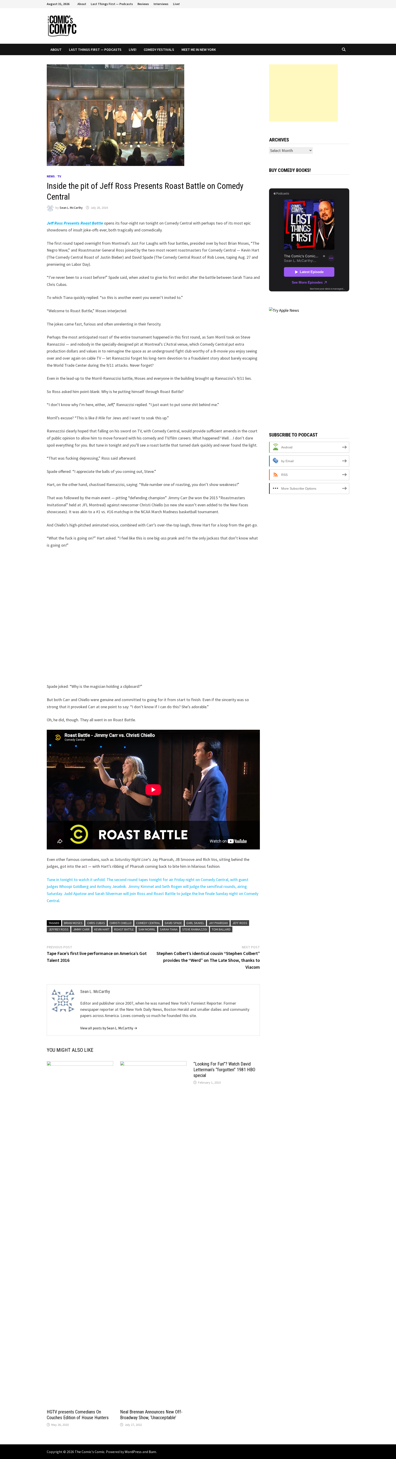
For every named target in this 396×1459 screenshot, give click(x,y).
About (81, 4)
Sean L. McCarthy (71, 208)
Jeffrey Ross (59, 929)
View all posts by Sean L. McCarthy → (108, 1028)
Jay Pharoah (218, 923)
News (51, 176)
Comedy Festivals (159, 49)
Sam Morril (146, 929)
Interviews (161, 4)
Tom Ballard (221, 929)
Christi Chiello (121, 923)
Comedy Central (148, 923)
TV (59, 176)
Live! (176, 4)
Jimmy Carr (81, 929)
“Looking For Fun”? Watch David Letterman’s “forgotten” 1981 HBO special (224, 1069)
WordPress (133, 1451)
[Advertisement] (303, 93)
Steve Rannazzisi (194, 929)
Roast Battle (124, 929)
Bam (152, 1451)
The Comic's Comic (89, 1451)
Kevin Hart (102, 929)
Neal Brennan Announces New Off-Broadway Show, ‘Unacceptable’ (151, 1414)
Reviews (143, 4)
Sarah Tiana (169, 929)
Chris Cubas (96, 923)
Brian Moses (73, 923)
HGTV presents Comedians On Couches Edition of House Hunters (78, 1414)
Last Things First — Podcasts (112, 4)
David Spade (173, 923)
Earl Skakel (195, 923)
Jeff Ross (239, 923)
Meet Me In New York (199, 49)
